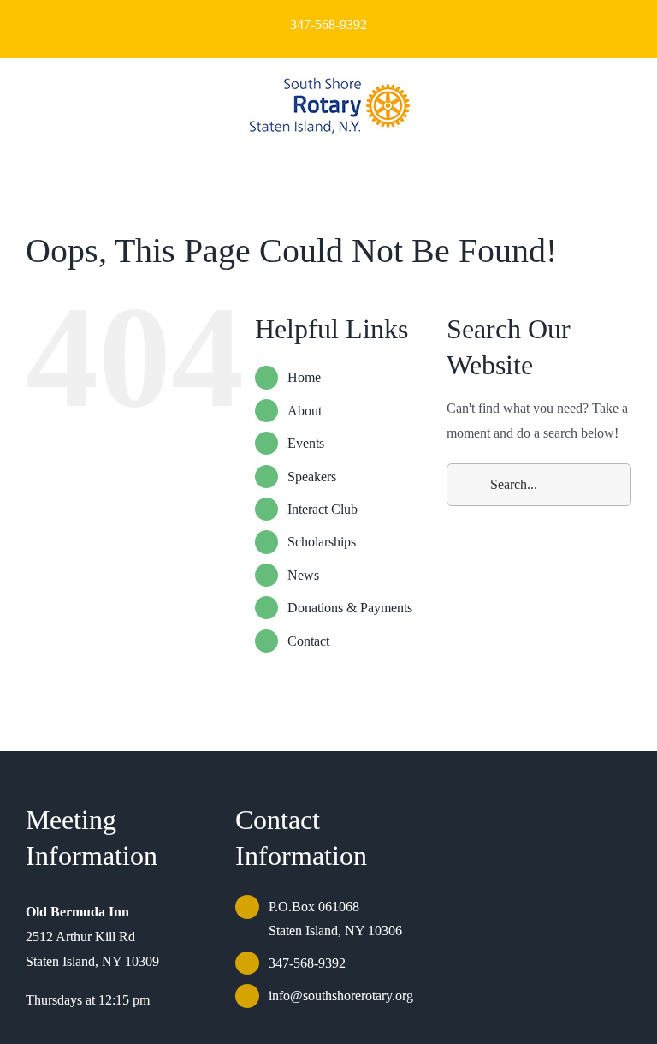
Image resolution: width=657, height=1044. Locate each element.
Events (305, 443)
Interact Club (322, 509)
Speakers (311, 476)
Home (304, 377)
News (303, 575)
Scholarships (321, 541)
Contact (308, 641)
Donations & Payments (349, 607)
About (304, 410)
